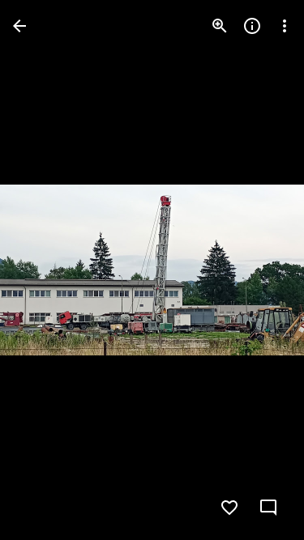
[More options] (284, 26)
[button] (45, 270)
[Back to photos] (19, 25)
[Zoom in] (219, 26)
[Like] (229, 507)
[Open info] (252, 26)
